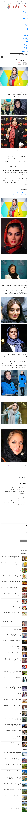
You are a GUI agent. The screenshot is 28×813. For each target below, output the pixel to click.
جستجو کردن (25, 54)
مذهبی (26, 27)
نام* (26, 525)
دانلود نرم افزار (25, 17)
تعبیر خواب (26, 14)
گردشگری (26, 22)
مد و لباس (26, 25)
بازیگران (26, 12)
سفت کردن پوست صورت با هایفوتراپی (14, 466)
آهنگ (25, 619)
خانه (27, 9)
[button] (14, 52)
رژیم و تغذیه (25, 18)
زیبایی (27, 19)
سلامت (26, 21)
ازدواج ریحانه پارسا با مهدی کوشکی (19, 195)
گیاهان (26, 24)
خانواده (26, 15)
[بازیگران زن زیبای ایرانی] (14, 76)
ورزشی (26, 28)
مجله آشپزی (25, 11)
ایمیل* (26, 532)
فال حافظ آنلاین (25, 30)
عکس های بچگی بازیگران (21, 193)
